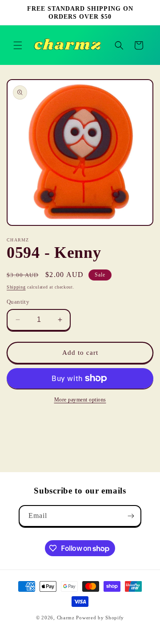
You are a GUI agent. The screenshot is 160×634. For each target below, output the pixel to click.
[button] (18, 45)
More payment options (80, 400)
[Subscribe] (130, 516)
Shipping (16, 287)
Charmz (66, 617)
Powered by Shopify (100, 617)
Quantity (18, 301)
